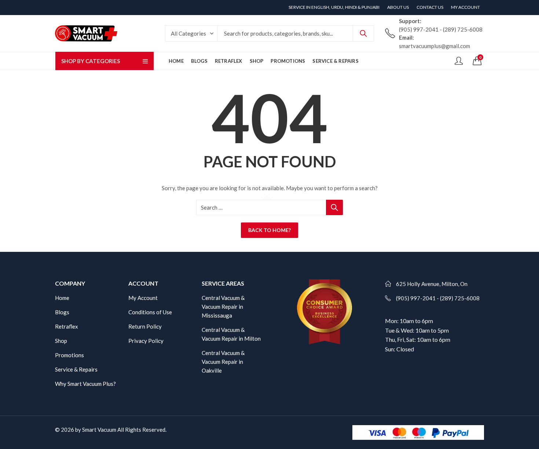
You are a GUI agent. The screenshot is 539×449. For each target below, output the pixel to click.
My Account (143, 297)
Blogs (62, 312)
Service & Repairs (76, 369)
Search (363, 33)
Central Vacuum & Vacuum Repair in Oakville (223, 362)
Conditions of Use (150, 312)
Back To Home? (269, 230)
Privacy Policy (146, 340)
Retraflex (66, 326)
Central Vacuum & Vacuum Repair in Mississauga (223, 306)
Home (62, 297)
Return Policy (145, 326)
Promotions (69, 355)
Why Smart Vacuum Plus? (85, 383)
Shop (61, 340)
